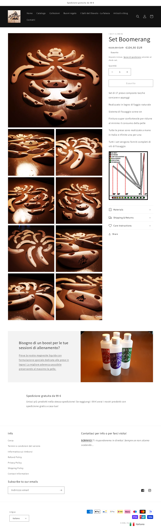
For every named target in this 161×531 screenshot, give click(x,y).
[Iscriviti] (60, 490)
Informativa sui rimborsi (20, 451)
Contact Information (18, 473)
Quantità (113, 65)
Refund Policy (15, 457)
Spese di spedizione (132, 57)
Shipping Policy (15, 468)
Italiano (16, 518)
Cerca (11, 440)
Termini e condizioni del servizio (24, 446)
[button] (137, 16)
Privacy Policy (15, 462)
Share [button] (115, 234)
